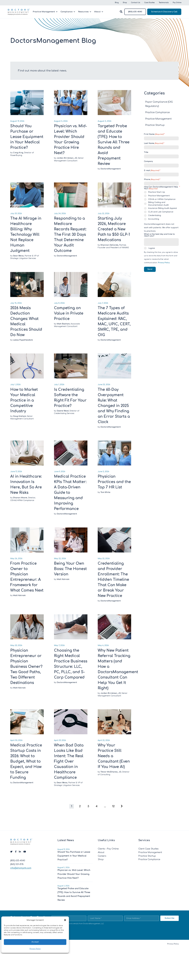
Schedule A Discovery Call (164, 12)
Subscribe (169, 918)
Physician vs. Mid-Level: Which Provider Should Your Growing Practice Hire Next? (70, 139)
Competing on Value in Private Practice (68, 313)
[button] (65, 920)
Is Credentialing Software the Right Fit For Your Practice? (70, 398)
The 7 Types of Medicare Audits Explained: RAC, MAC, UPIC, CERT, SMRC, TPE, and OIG (114, 321)
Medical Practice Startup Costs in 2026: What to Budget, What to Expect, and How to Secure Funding (26, 761)
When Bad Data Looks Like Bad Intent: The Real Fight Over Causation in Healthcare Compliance (68, 761)
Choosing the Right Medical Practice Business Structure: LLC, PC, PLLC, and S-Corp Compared (70, 663)
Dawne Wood (63, 411)
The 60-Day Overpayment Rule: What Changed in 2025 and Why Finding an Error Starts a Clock (114, 406)
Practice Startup (155, 125)
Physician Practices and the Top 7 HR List (114, 481)
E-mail (151, 170)
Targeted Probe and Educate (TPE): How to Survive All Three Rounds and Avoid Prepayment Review (113, 145)
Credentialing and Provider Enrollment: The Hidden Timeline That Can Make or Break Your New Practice (113, 579)
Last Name (153, 143)
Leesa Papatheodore (23, 340)
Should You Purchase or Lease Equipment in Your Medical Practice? (26, 137)
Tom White (105, 492)
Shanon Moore (20, 498)
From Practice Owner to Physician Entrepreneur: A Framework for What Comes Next (26, 576)
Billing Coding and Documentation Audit (158, 203)
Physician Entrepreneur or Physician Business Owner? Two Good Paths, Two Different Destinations (26, 666)
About (97, 12)
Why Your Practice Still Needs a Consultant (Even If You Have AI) (114, 756)
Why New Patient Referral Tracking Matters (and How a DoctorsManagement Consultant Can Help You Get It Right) (114, 669)
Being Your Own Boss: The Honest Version (70, 568)
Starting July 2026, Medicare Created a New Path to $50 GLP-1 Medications (114, 229)
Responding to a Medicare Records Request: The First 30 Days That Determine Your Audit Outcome (70, 234)
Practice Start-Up (156, 192)
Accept (35, 942)
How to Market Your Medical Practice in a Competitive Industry (24, 400)
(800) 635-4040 (135, 12)
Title (146, 152)
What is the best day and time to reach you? (159, 235)
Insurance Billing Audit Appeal (162, 208)
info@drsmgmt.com (20, 868)
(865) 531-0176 (17, 864)
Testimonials (164, 2)
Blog (117, 2)
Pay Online (177, 2)
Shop (125, 2)
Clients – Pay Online (108, 849)
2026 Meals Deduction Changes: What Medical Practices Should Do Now (26, 321)
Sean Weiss (18, 256)
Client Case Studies (148, 849)
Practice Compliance (157, 112)
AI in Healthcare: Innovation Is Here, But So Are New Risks (26, 484)
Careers (102, 856)
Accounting (153, 219)
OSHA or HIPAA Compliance (161, 199)
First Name (153, 134)
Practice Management (44, 12)
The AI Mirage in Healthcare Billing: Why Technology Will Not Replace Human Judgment (25, 234)
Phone (151, 179)
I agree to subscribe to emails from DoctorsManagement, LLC (79, 924)
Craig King (18, 153)
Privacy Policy (35, 949)
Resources (83, 12)
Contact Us (135, 2)
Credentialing (154, 215)
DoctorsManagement (111, 169)
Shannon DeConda (109, 245)
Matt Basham (63, 324)
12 (113, 806)
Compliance (67, 12)
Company (148, 161)
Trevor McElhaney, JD (111, 772)
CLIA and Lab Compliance (160, 212)
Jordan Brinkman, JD (67, 158)
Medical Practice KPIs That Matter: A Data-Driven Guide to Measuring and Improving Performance (70, 492)
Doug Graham (19, 416)
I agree (151, 248)
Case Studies (149, 2)
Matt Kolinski (19, 595)
